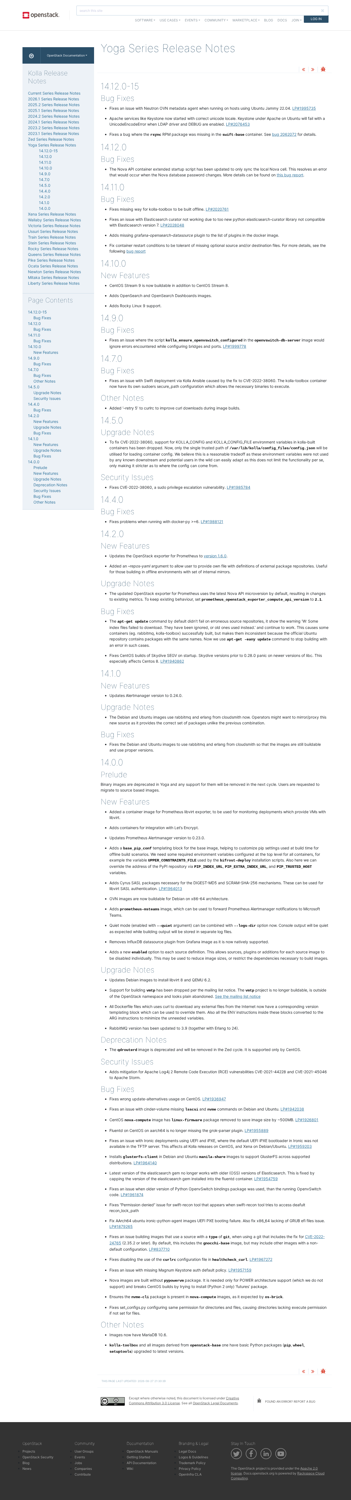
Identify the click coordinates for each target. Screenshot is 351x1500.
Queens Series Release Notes (54, 254)
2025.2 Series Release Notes (54, 104)
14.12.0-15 (48, 150)
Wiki (130, 1469)
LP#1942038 (292, 1109)
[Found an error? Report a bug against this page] (323, 69)
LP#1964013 (170, 888)
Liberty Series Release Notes (54, 283)
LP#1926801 (306, 1119)
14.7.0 (44, 179)
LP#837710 (159, 1249)
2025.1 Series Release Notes (53, 110)
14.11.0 (45, 162)
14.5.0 (44, 185)
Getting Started (138, 1457)
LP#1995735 (304, 108)
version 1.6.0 (215, 555)
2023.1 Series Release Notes (53, 133)
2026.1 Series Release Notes (53, 99)
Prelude (40, 467)
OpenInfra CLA (190, 1474)
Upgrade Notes (47, 392)
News (26, 1469)
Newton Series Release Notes (54, 271)
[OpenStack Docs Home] (31, 55)
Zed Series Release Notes (51, 139)
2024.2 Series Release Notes (54, 116)
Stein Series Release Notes (52, 243)
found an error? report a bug (289, 1401)
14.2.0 (44, 196)
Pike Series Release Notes (51, 260)
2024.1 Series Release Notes (53, 122)
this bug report (290, 175)
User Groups (84, 1451)
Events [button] (191, 20)
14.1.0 (44, 202)
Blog (268, 20)
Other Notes (44, 381)
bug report (136, 251)
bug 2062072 (284, 134)
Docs (282, 20)
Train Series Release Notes (52, 237)
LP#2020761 (217, 209)
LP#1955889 (256, 1130)
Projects (28, 1451)
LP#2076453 (238, 124)
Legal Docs (187, 1451)
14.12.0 (45, 156)
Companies (83, 1469)
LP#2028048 (172, 225)
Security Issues (47, 398)
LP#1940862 (172, 661)
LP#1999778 (234, 346)
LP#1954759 (266, 1178)
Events (80, 1457)
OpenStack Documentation (66, 55)
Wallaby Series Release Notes (54, 219)
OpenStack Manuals (142, 1451)
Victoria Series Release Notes (54, 225)
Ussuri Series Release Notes (53, 231)
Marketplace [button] (245, 20)
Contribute (83, 1474)
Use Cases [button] (169, 20)
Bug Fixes (42, 317)
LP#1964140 (145, 1162)
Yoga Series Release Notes (52, 145)
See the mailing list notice (238, 996)
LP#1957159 (239, 1270)
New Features (45, 352)
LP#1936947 (214, 1099)
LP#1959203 (300, 1146)
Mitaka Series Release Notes (53, 277)
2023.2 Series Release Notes (54, 127)
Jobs (78, 1463)
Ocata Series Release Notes (53, 266)
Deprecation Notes (50, 484)
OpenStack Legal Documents (215, 1403)
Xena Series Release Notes (52, 214)
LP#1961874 (132, 1194)
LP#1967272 (261, 1259)
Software (144, 20)
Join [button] (295, 20)
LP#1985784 (238, 487)
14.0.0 (44, 208)
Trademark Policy (192, 1463)
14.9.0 (44, 173)
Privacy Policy (190, 1469)
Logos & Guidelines (193, 1457)
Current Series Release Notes (54, 93)
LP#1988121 (212, 521)
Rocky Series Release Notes (53, 248)
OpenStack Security (37, 1457)
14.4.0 (44, 191)
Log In (316, 19)
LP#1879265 (121, 1226)
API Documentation (141, 1463)
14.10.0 (45, 168)
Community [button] (215, 20)
